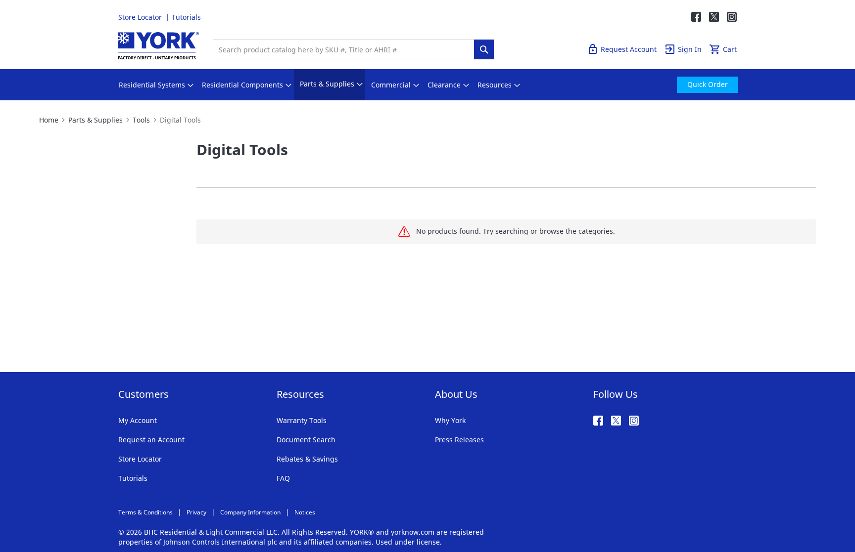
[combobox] (346, 49)
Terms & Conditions (145, 512)
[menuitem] (152, 85)
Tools (141, 120)
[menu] (427, 84)
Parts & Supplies (95, 120)
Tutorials (186, 17)
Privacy (196, 512)
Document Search (306, 439)
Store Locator (141, 17)
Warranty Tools (302, 420)
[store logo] (158, 45)
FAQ (283, 478)
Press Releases (459, 439)
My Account (137, 420)
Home (48, 120)
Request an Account (151, 439)
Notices (304, 512)
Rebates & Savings (307, 459)
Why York (450, 420)
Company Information (250, 512)
